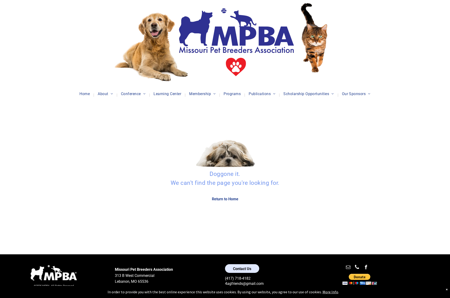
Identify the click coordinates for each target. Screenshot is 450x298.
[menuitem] (85, 95)
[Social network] (357, 267)
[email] (348, 267)
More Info (330, 292)
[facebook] (366, 267)
